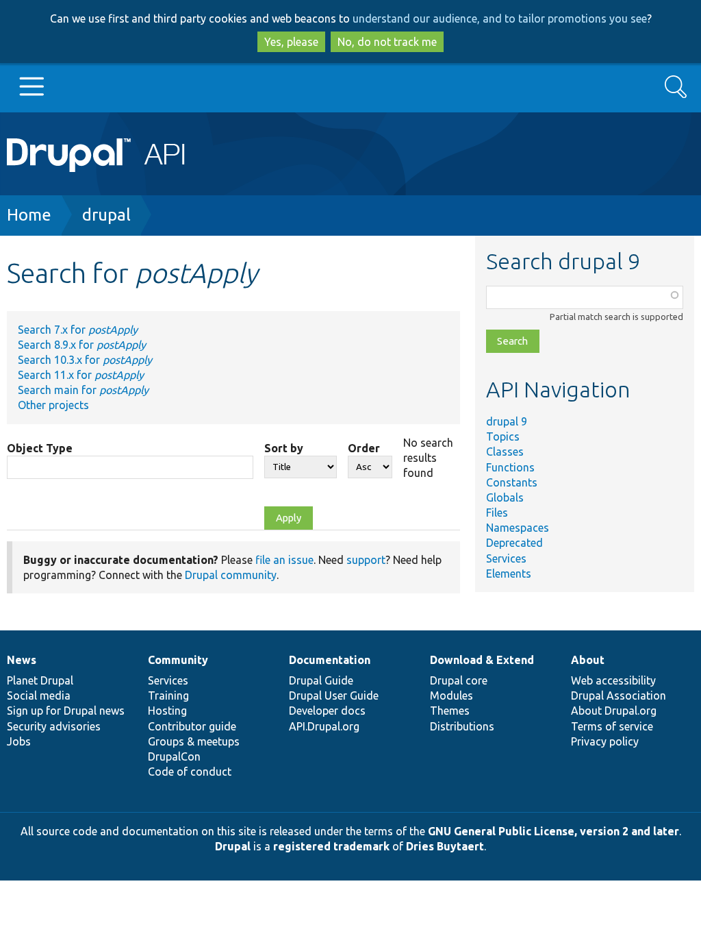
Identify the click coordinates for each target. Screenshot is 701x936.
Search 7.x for (78, 329)
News (21, 660)
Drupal (233, 846)
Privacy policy (605, 741)
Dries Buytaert (445, 846)
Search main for (83, 390)
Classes (505, 451)
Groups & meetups (194, 741)
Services (506, 558)
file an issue (284, 560)
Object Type (40, 448)
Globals (505, 497)
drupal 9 (506, 421)
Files (497, 512)
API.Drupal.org (324, 726)
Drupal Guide (321, 680)
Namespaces (517, 527)
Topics (503, 436)
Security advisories (54, 726)
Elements (508, 573)
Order (364, 448)
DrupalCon (174, 756)
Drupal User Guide (334, 695)
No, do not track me (387, 42)
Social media (39, 695)
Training (168, 695)
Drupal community (231, 575)
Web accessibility (613, 680)
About (587, 660)
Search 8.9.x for (82, 344)
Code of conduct (189, 771)
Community (178, 660)
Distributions (462, 726)
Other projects (53, 405)
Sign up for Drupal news (66, 710)
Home (29, 215)
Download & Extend (482, 660)
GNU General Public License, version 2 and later (553, 831)
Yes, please (291, 42)
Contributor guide (192, 726)
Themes (450, 710)
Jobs (19, 741)
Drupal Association (618, 695)
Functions (510, 467)
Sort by (283, 448)
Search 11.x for (81, 375)
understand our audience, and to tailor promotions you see (500, 18)
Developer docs (327, 710)
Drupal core (458, 680)
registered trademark (331, 846)
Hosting (167, 710)
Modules (451, 695)
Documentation (329, 660)
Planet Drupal (40, 680)
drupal (106, 215)
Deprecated (514, 543)
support (365, 560)
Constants (511, 482)
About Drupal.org (614, 710)
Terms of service (612, 726)
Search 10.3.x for (85, 360)
